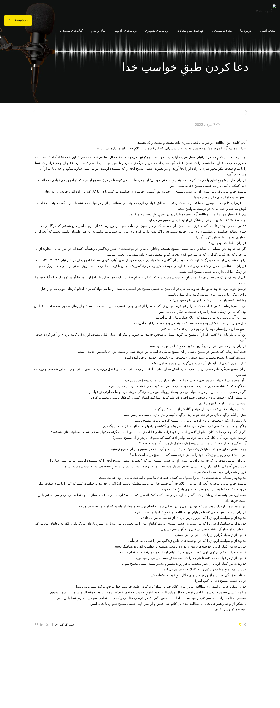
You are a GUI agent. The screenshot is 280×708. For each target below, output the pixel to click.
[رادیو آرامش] (266, 10)
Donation (21, 20)
